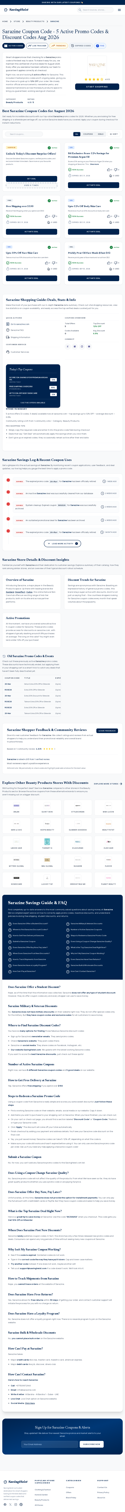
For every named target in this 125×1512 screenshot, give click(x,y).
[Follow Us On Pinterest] (21, 1504)
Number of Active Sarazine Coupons (84, 930)
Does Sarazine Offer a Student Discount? (28, 924)
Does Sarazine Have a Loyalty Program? (27, 966)
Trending (58, 46)
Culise (29, 592)
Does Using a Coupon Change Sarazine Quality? (89, 942)
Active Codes (13, 46)
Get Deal (31, 179)
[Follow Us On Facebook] (5, 1504)
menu (119, 10)
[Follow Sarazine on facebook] (68, 347)
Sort (115, 134)
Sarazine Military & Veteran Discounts (84, 924)
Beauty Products (35, 21)
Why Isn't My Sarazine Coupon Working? (85, 954)
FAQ (100, 46)
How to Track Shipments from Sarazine (27, 960)
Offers (68, 1492)
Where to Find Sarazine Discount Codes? (28, 930)
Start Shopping (97, 86)
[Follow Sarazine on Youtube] (89, 347)
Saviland (10, 592)
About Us (101, 1497)
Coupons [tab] (88, 134)
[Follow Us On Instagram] (15, 1504)
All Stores (39, 1505)
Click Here (30, 1403)
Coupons (70, 1487)
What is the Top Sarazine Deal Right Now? (86, 948)
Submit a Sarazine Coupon (22, 942)
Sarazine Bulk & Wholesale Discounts (84, 966)
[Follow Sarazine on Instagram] (82, 347)
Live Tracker (37, 46)
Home (5, 21)
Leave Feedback (107, 731)
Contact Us (102, 1487)
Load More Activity (62, 544)
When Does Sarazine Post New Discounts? (29, 954)
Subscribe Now (91, 1444)
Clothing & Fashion (43, 1489)
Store (17, 21)
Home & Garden (41, 1495)
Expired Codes (81, 46)
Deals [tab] (101, 134)
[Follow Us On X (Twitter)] (10, 1504)
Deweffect (20, 592)
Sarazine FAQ (15, 330)
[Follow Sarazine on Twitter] (75, 347)
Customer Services (17, 352)
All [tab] (76, 134)
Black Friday (71, 1497)
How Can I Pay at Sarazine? (22, 972)
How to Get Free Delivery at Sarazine (26, 936)
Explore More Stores (108, 784)
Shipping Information (18, 337)
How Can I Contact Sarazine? (81, 972)
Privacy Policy (103, 1492)
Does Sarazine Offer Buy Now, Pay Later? (28, 948)
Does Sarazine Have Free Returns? (83, 960)
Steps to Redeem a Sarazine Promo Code (86, 936)
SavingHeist (16, 10)
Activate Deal (93, 185)
